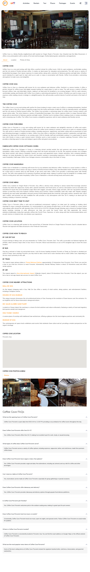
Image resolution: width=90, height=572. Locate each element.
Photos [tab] (6, 375)
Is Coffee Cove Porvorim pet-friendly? (15, 501)
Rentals (36, 3)
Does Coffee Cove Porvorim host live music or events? (20, 514)
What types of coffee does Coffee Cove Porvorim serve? (21, 444)
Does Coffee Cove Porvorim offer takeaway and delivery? (21, 487)
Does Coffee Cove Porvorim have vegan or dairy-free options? (22, 459)
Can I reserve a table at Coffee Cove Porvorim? (18, 474)
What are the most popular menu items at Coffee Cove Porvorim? (24, 544)
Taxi (44, 3)
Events (72, 3)
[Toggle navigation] (86, 3)
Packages (62, 3)
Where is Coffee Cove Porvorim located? (16, 529)
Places (52, 3)
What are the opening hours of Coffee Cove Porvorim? (20, 417)
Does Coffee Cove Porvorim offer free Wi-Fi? (17, 430)
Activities (26, 3)
